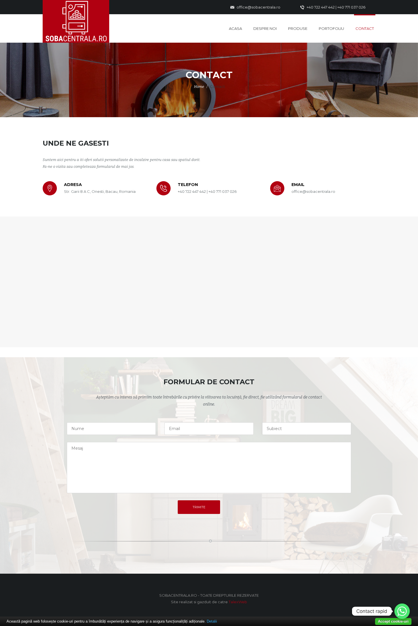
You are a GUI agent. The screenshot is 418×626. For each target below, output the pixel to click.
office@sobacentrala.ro (258, 7)
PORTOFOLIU (331, 28)
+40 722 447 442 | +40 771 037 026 (335, 7)
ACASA (235, 28)
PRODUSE (297, 28)
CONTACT (364, 28)
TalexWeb (238, 602)
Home (199, 86)
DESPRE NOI (265, 28)
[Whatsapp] (402, 611)
